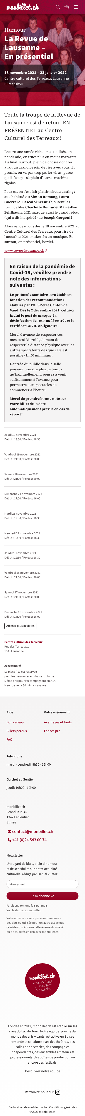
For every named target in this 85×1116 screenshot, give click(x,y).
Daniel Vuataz (48, 874)
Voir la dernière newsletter (24, 910)
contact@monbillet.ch (32, 832)
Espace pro (52, 731)
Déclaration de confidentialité (27, 1107)
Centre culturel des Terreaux (23, 642)
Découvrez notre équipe (42, 1071)
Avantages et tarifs (58, 722)
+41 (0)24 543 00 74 (29, 840)
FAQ (9, 739)
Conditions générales (63, 1107)
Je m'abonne (40, 896)
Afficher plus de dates (20, 626)
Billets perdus (17, 731)
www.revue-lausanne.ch (24, 250)
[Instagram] (57, 1092)
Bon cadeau (15, 722)
